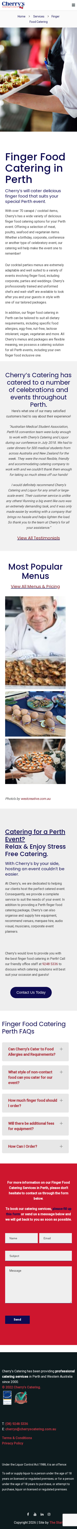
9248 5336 (50, 964)
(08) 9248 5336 (16, 1424)
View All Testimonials (38, 538)
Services (38, 16)
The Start (56, 1522)
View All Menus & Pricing (35, 586)
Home (21, 16)
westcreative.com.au (36, 799)
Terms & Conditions (17, 1438)
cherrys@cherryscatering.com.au (30, 1429)
